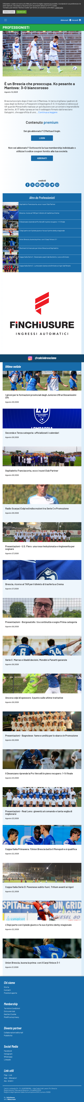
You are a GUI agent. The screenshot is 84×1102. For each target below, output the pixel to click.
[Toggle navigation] (6, 20)
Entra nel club (9, 1011)
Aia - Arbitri (8, 1081)
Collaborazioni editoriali (13, 1032)
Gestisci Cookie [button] (9, 12)
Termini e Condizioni (12, 1008)
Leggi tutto (59, 8)
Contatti (7, 990)
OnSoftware (10, 1097)
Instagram (8, 1054)
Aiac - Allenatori (10, 1078)
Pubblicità (8, 1035)
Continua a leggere (47, 112)
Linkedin (7, 1060)
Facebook (8, 1051)
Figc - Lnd (8, 1075)
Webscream (11, 1099)
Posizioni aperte (10, 993)
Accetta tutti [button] (21, 12)
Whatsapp (8, 1057)
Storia (6, 987)
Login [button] (42, 138)
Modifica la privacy (11, 1017)
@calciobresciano (45, 358)
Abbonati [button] (42, 158)
